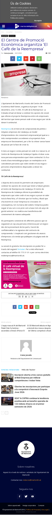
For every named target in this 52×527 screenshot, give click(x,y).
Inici (2, 32)
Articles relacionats (10, 370)
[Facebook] (19, 496)
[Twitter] (26, 496)
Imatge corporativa (29, 505)
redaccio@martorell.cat (32, 480)
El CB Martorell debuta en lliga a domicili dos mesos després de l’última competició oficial (39, 328)
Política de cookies (17, 18)
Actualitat (4, 36)
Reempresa (6, 129)
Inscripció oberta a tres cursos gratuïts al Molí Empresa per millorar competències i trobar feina (32, 378)
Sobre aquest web (14, 505)
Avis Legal (44, 510)
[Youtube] (32, 496)
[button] (48, 26)
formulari (21, 249)
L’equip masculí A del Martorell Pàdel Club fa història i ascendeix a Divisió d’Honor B (13, 328)
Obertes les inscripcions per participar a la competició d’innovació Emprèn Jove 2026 (32, 389)
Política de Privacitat (33, 510)
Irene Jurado (8, 53)
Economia (12, 36)
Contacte (41, 505)
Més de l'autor (28, 370)
